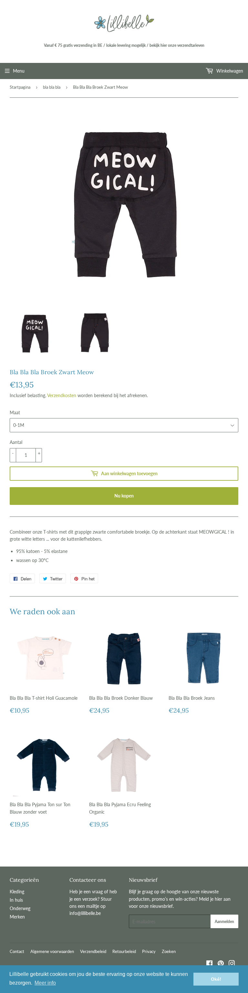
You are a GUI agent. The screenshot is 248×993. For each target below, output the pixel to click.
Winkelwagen (229, 71)
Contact (17, 951)
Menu (19, 71)
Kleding (17, 891)
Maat (15, 412)
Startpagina (20, 87)
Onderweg (20, 908)
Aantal (16, 442)
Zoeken (169, 951)
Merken (17, 916)
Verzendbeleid (93, 951)
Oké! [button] (216, 979)
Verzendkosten (61, 395)
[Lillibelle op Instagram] (232, 964)
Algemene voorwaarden (52, 951)
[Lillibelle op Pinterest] (220, 964)
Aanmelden (224, 921)
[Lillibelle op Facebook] (209, 964)
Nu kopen (124, 495)
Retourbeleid (124, 951)
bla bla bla (51, 87)
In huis (16, 900)
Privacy (149, 951)
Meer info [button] (45, 983)
